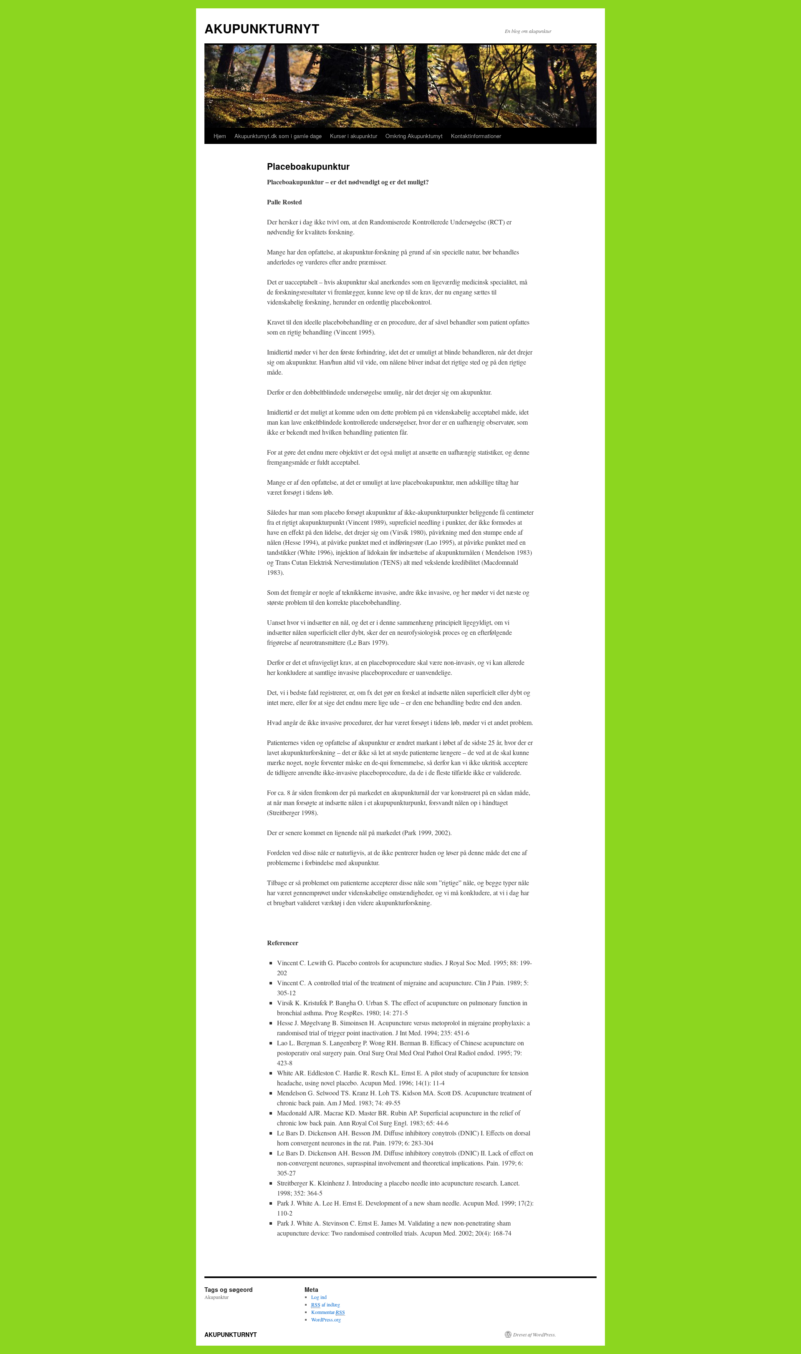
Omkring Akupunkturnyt (414, 136)
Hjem (220, 136)
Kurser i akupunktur (353, 136)
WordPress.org (326, 1319)
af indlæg (325, 1304)
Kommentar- (328, 1312)
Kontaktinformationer (476, 136)
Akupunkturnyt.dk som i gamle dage (278, 136)
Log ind (319, 1297)
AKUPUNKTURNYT (261, 28)
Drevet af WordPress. (534, 1334)
